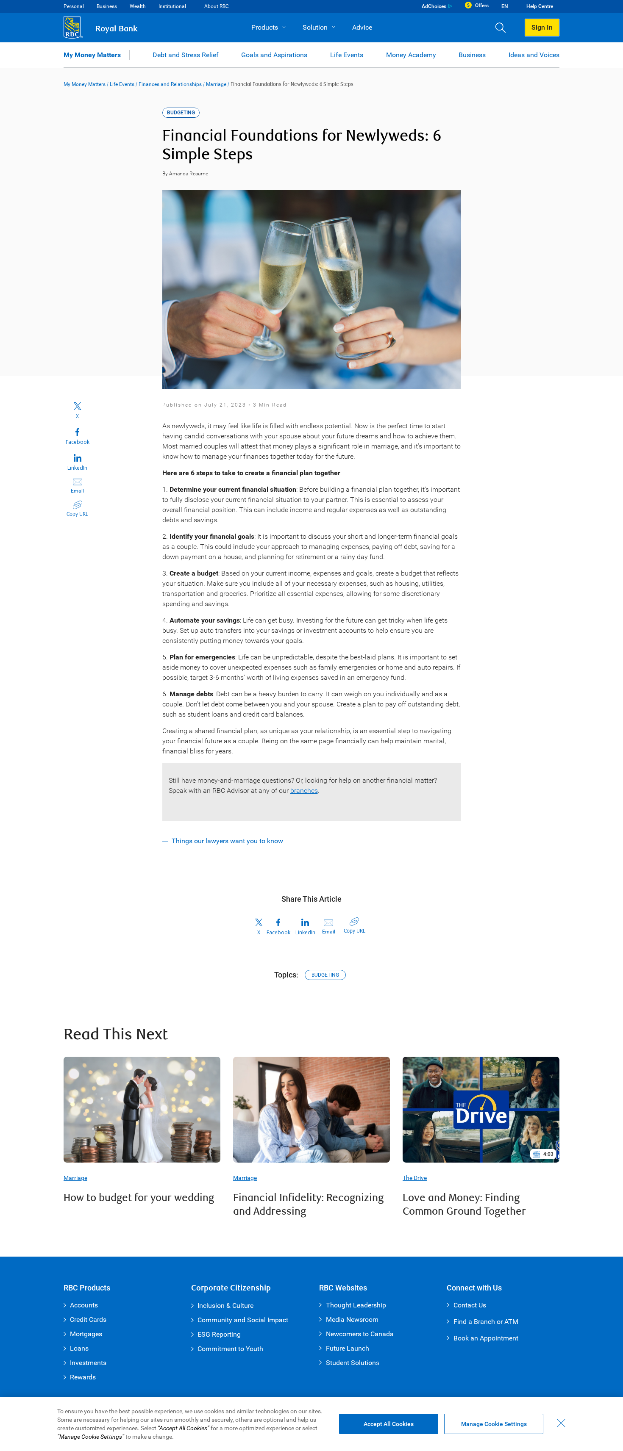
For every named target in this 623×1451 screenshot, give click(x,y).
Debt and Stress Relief (186, 55)
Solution (315, 27)
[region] (311, 1424)
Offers (482, 5)
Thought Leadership (356, 1305)
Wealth (138, 6)
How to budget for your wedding (139, 1198)
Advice (362, 27)
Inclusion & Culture (225, 1305)
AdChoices (434, 6)
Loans (79, 1348)
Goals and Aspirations (274, 55)
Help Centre (539, 6)
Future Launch (347, 1348)
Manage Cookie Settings (494, 1424)
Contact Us (469, 1305)
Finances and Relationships (170, 84)
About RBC (216, 6)
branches (304, 790)
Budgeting (325, 975)
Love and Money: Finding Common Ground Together (464, 1205)
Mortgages (86, 1334)
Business (107, 6)
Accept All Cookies (389, 1424)
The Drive (415, 1177)
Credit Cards (88, 1319)
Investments (88, 1363)
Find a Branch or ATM (485, 1322)
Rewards (83, 1377)
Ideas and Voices (534, 55)
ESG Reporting (219, 1334)
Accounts (84, 1305)
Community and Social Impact (242, 1320)
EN (504, 6)
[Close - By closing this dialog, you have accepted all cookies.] (561, 1423)
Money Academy (411, 55)
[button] (503, 27)
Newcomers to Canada (360, 1334)
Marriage (216, 84)
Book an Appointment (485, 1338)
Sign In (542, 27)
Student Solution (351, 1363)
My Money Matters (92, 55)
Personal (74, 6)
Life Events (346, 55)
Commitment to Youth (230, 1349)
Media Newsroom (352, 1319)
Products (264, 27)
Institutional (172, 6)
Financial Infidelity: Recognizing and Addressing (308, 1205)
